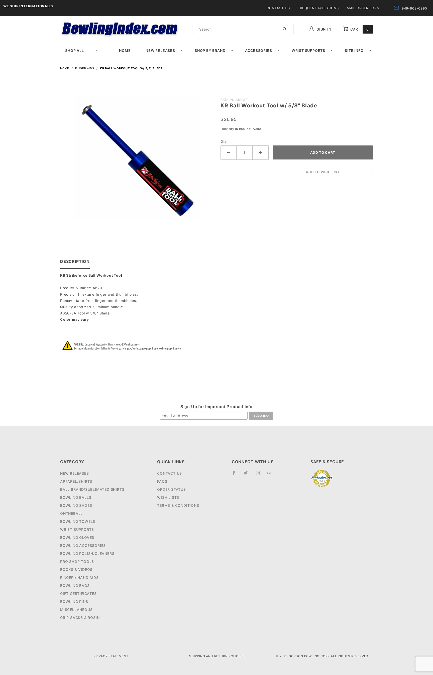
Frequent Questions (318, 8)
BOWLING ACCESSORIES (83, 545)
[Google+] (271, 475)
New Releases (160, 50)
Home (125, 50)
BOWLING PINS (74, 601)
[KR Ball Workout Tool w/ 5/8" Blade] (136, 160)
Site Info (354, 50)
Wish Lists (168, 497)
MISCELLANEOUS (76, 609)
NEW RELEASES (74, 473)
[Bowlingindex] (120, 29)
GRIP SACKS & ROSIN (79, 617)
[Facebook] (236, 475)
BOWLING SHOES (76, 505)
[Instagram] (260, 475)
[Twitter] (248, 475)
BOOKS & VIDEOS (76, 569)
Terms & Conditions (178, 505)
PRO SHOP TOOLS (77, 561)
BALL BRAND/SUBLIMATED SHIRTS (92, 489)
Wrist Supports (308, 50)
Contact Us (278, 8)
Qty (224, 141)
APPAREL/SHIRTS (76, 481)
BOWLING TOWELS (77, 521)
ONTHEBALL (71, 513)
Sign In (323, 29)
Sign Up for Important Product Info (216, 407)
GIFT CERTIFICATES (78, 593)
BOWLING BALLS (75, 497)
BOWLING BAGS (75, 585)
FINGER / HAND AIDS (79, 577)
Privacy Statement (111, 656)
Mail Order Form (363, 8)
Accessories (258, 50)
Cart (359, 29)
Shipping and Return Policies (216, 656)
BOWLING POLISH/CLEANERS (87, 553)
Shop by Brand (210, 50)
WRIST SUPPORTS (77, 529)
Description (75, 261)
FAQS (162, 481)
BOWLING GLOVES (77, 537)
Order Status (171, 489)
